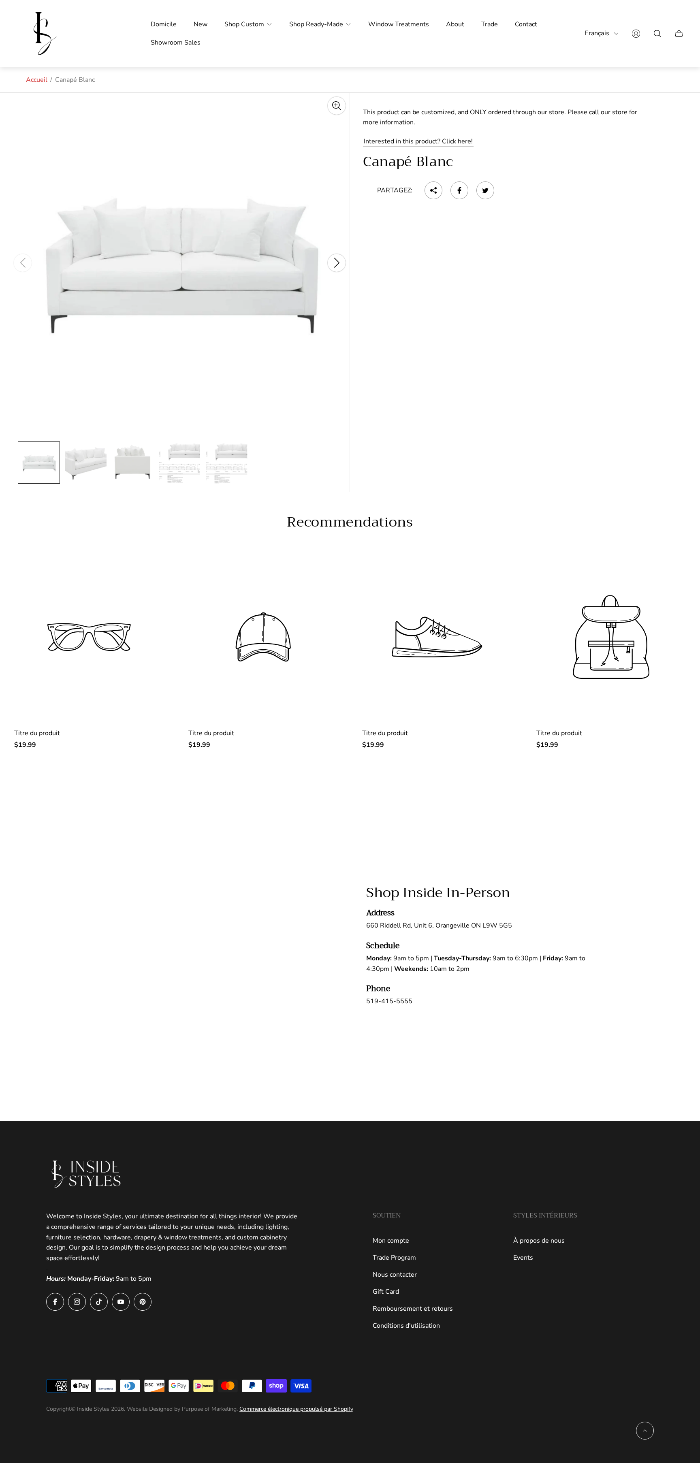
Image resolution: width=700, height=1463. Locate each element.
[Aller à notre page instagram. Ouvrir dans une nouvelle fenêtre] (77, 1302)
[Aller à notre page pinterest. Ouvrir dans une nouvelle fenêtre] (143, 1302)
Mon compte (391, 1240)
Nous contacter (395, 1274)
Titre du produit (37, 733)
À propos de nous (539, 1240)
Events (523, 1257)
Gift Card (386, 1291)
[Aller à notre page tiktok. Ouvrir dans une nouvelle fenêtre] (99, 1302)
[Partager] (433, 190)
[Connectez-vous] (636, 34)
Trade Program (394, 1257)
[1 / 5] (39, 462)
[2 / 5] (86, 462)
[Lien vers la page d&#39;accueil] (86, 1174)
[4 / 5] (180, 462)
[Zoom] (337, 106)
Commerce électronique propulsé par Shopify (296, 1409)
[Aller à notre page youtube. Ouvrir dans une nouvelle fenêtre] (121, 1302)
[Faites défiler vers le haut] (645, 1431)
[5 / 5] (226, 462)
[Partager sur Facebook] (459, 190)
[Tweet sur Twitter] (485, 190)
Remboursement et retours (413, 1308)
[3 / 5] (133, 462)
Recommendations (350, 522)
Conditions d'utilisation (406, 1325)
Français (597, 33)
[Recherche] (657, 34)
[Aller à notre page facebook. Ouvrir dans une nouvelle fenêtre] (55, 1302)
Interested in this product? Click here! (418, 141)
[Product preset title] (89, 637)
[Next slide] (337, 263)
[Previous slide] (23, 263)
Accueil (36, 79)
